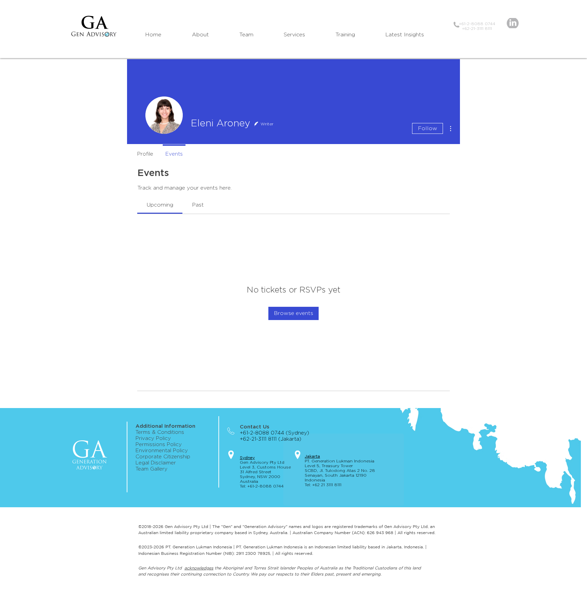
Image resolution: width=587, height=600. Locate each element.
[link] (160, 205)
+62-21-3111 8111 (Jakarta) (273, 439)
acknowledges (198, 568)
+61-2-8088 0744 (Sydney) (274, 433)
